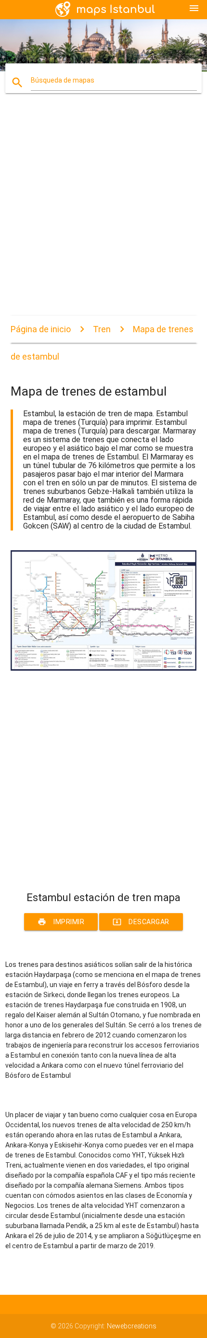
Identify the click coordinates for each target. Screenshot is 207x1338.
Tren (102, 329)
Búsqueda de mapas (62, 80)
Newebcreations (131, 1326)
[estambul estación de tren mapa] (104, 668)
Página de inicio (41, 329)
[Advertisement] (103, 212)
